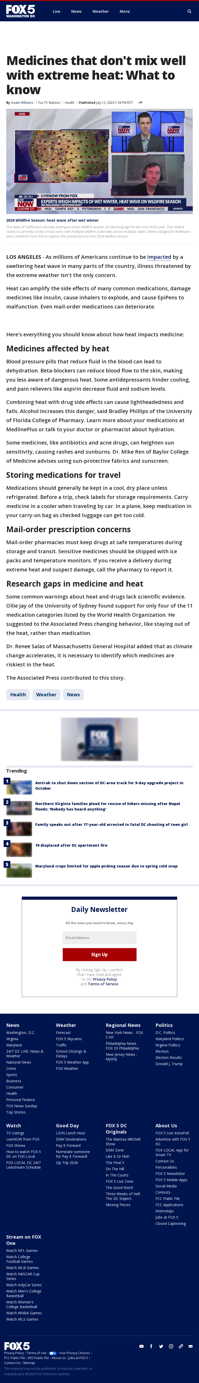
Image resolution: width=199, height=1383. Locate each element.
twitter (161, 1346)
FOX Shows (15, 1145)
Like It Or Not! (117, 1156)
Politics (164, 1025)
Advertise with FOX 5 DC (172, 1141)
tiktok (181, 1346)
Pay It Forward (68, 1145)
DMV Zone (115, 1150)
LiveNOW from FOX (22, 1139)
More (125, 11)
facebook (151, 1346)
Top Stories (16, 1112)
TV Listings (15, 1132)
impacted (159, 256)
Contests (162, 1192)
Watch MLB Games (22, 1267)
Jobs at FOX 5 (166, 1217)
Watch (13, 1125)
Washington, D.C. (20, 1032)
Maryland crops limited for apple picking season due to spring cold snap (106, 866)
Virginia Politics (167, 1045)
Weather (46, 694)
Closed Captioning (170, 1223)
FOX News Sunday (21, 1105)
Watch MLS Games (22, 1319)
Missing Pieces (118, 1204)
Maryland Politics (169, 1038)
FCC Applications (169, 1204)
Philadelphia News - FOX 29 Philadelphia (122, 1046)
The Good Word (119, 1187)
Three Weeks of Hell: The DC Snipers (123, 1196)
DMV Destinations (71, 1139)
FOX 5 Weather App (72, 1062)
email (191, 1346)
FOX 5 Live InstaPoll (172, 1132)
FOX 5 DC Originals (116, 1128)
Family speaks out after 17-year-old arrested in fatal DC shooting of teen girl (111, 824)
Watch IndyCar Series (24, 1284)
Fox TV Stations (49, 102)
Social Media (166, 1185)
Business (13, 1080)
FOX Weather (67, 1068)
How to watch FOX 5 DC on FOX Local (23, 1154)
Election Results (168, 1057)
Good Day (67, 1125)
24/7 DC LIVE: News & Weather (25, 1053)
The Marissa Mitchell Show (123, 1141)
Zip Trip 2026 (67, 1162)
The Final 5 (115, 1162)
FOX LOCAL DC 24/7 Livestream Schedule (23, 1165)
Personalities (166, 1167)
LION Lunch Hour (70, 1132)
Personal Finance (20, 1099)
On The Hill (115, 1168)
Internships (164, 1210)
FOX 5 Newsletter (170, 1173)
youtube (141, 1346)
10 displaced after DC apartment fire (71, 845)
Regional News (123, 1025)
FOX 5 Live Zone (119, 1181)
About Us (166, 1125)
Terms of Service (103, 983)
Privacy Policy (105, 979)
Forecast (63, 1032)
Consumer (15, 1087)
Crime (11, 1068)
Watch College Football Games (19, 1259)
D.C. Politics (165, 1032)
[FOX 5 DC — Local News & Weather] (23, 11)
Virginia (12, 1038)
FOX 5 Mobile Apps (171, 1179)
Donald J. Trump (169, 1063)
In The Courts (117, 1175)
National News (18, 1062)
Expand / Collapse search (190, 11)
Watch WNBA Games (24, 1312)
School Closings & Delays (71, 1053)
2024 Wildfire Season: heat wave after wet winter (52, 220)
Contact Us (164, 1161)
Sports (11, 1074)
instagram (171, 1346)
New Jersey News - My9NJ (122, 1057)
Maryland (14, 1045)
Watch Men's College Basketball (23, 1293)
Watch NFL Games (22, 1250)
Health (69, 102)
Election (162, 1051)
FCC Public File (167, 1198)
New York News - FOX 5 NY (124, 1035)
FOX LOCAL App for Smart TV (172, 1152)
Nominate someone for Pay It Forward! (73, 1154)
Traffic (61, 1045)
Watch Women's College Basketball (21, 1304)
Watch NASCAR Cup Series (23, 1276)
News (73, 694)
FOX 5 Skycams (69, 1038)
